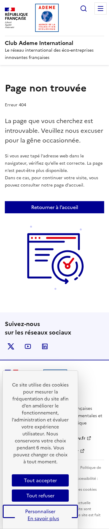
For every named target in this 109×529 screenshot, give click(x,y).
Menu (100, 8)
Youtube (28, 346)
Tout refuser (40, 495)
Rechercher (84, 8)
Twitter (11, 346)
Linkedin (45, 346)
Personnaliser (40, 511)
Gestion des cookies (79, 489)
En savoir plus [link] (43, 518)
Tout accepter (40, 480)
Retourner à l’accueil (54, 207)
